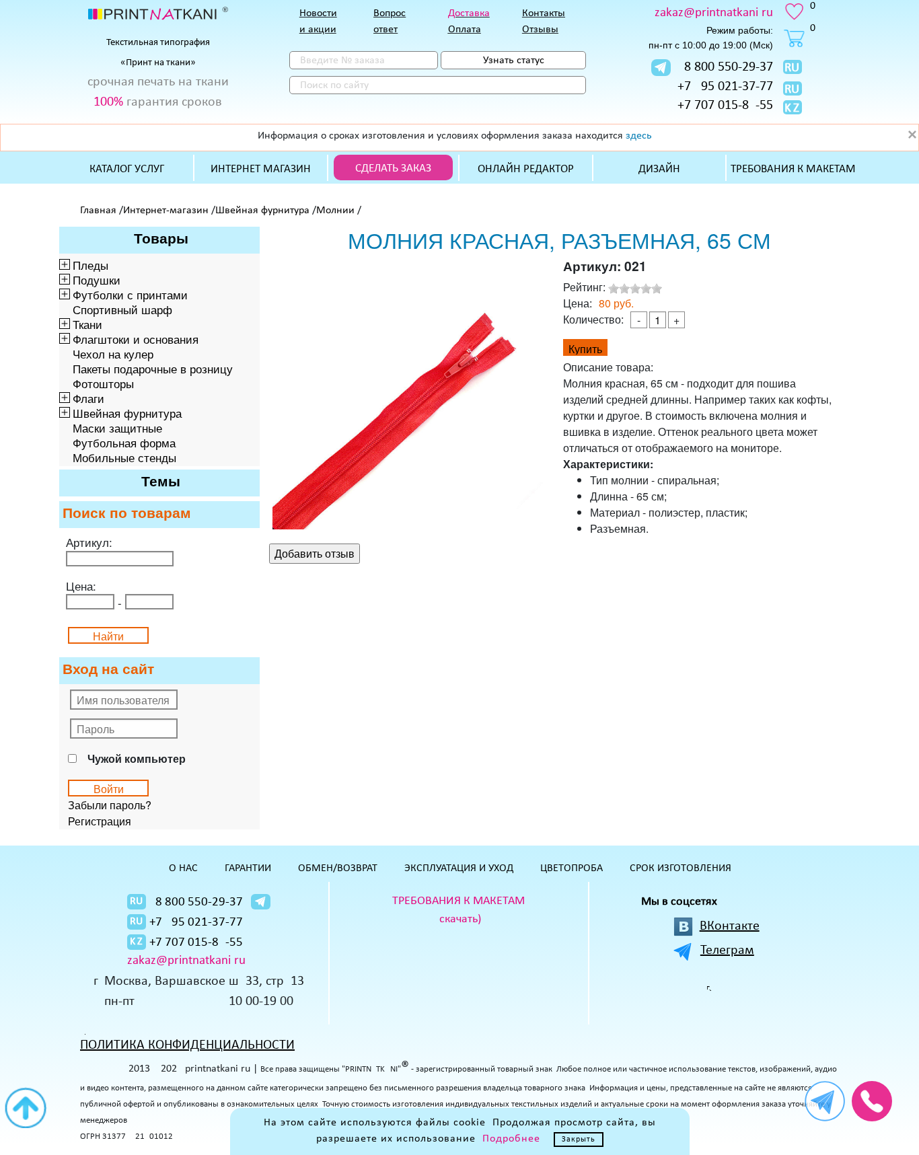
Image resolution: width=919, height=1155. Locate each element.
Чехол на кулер (113, 355)
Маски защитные (117, 429)
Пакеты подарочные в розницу (153, 370)
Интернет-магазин (166, 210)
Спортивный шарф (122, 310)
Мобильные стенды (124, 458)
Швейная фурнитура (262, 210)
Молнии (335, 210)
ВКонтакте (730, 926)
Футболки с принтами (130, 296)
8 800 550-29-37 (728, 67)
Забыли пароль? (109, 805)
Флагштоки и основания (135, 340)
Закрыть (578, 1139)
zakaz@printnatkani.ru (714, 13)
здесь (639, 136)
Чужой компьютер (136, 758)
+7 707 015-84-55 (725, 105)
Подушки (96, 281)
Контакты (543, 13)
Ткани (87, 325)
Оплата (464, 29)
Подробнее (511, 1138)
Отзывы (540, 29)
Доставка (469, 13)
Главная (98, 210)
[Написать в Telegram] (661, 67)
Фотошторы (103, 384)
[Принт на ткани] (158, 13)
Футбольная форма (124, 444)
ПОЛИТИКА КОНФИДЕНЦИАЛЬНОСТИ (187, 1045)
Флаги (88, 399)
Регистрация (99, 821)
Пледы (90, 266)
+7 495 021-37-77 (725, 87)
